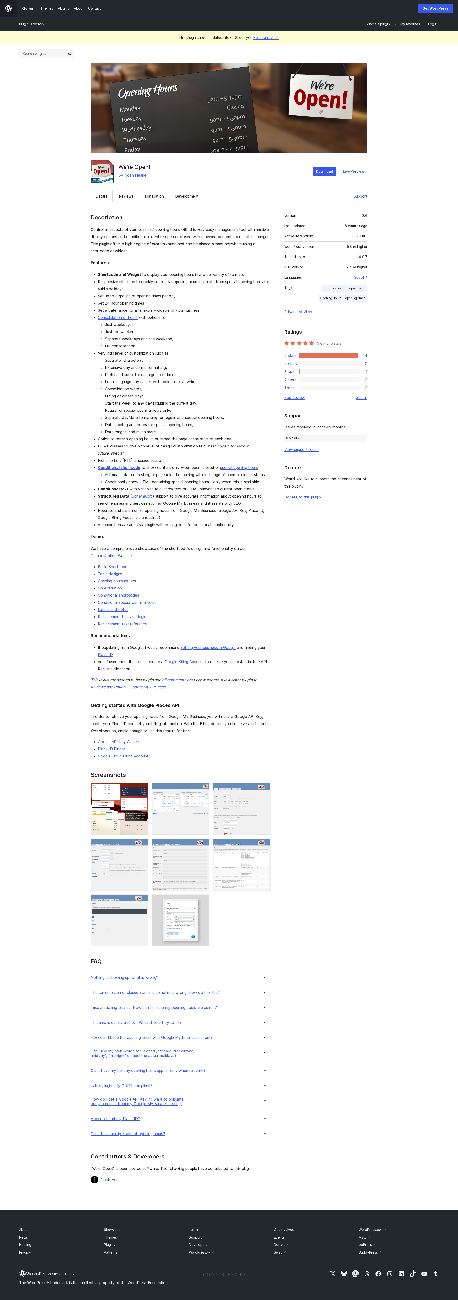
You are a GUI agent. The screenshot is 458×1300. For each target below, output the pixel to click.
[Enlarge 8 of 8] (202, 901)
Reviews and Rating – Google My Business (128, 687)
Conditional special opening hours (127, 602)
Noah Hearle (135, 175)
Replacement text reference (122, 623)
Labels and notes (113, 609)
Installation (154, 196)
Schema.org (142, 496)
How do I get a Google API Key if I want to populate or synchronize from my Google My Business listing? (137, 1101)
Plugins (109, 1245)
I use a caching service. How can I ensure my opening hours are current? (154, 1007)
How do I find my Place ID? (115, 1119)
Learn (193, 1230)
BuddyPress (370, 1252)
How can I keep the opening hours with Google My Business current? (152, 1037)
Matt (364, 1237)
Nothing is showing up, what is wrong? (124, 977)
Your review (294, 397)
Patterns (110, 1252)
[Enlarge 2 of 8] (202, 789)
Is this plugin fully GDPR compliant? (121, 1085)
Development (186, 196)
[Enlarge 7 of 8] (141, 901)
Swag (280, 1252)
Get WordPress (435, 8)
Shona (69, 1274)
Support (360, 196)
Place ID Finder (111, 748)
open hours (357, 288)
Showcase (112, 1230)
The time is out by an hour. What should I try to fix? (136, 1022)
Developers (198, 1245)
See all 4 (360, 277)
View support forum (301, 449)
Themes (110, 1237)
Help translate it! (266, 38)
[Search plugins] (69, 53)
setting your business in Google (208, 647)
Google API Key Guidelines (121, 741)
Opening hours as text (117, 581)
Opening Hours (330, 298)
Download (324, 171)
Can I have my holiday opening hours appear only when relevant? (148, 1070)
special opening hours (239, 467)
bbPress (367, 1245)
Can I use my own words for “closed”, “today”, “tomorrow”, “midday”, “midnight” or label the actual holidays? (142, 1053)
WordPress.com (373, 1230)
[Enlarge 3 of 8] (264, 789)
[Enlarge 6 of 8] (264, 845)
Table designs (110, 573)
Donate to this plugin (302, 497)
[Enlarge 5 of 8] (202, 845)
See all (361, 397)
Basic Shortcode (112, 566)
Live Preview (353, 171)
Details (102, 196)
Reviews (126, 196)
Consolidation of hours (118, 317)
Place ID (105, 654)
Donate (282, 1245)
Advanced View (298, 311)
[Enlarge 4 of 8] (141, 845)
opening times (355, 298)
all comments (174, 679)
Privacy (25, 1252)
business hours (334, 288)
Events (279, 1237)
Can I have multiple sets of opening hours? (128, 1134)
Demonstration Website (111, 555)
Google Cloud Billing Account (123, 756)
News (23, 1237)
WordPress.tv (201, 1252)
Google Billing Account (184, 661)
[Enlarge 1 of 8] (141, 789)
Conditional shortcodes (118, 595)
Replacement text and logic (122, 616)
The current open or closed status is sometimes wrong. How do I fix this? (155, 992)
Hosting (25, 1245)
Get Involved (284, 1230)
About (24, 1230)
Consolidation (110, 588)
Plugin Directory (31, 24)
